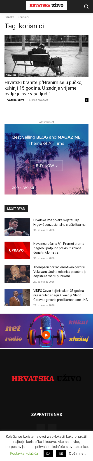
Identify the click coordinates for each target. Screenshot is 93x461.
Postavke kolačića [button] (24, 453)
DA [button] (48, 453)
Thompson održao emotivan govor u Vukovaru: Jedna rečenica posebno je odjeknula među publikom (59, 271)
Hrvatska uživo (14, 99)
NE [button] (61, 453)
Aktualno (11, 74)
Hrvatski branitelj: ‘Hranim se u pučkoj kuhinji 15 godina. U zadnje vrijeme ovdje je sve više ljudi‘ (44, 88)
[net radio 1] (46, 346)
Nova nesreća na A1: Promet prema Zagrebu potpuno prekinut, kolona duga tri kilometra (58, 248)
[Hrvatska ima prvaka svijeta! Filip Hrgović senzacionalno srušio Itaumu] (17, 227)
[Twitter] (52, 428)
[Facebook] (41, 428)
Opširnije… (77, 453)
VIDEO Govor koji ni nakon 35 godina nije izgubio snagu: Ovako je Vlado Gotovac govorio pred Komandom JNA (60, 295)
